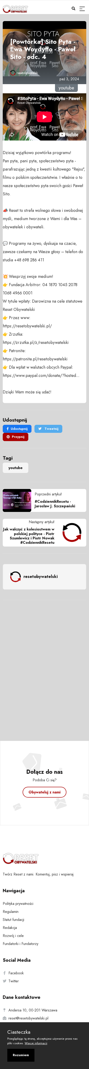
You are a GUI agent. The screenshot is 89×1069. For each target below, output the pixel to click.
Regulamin (10, 911)
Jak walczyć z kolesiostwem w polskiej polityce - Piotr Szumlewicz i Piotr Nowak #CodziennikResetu (28, 536)
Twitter (13, 981)
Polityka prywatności (18, 903)
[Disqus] (44, 664)
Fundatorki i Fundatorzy (20, 943)
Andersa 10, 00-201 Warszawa (32, 1010)
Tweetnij (51, 428)
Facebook (16, 973)
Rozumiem (21, 1055)
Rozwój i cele (13, 935)
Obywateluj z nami (44, 792)
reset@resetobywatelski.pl (28, 1018)
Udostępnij (19, 428)
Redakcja (10, 927)
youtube (15, 467)
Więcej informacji (36, 1043)
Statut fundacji (13, 919)
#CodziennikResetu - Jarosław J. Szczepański (55, 503)
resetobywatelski (27, 73)
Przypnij (18, 436)
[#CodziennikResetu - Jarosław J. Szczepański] (19, 500)
